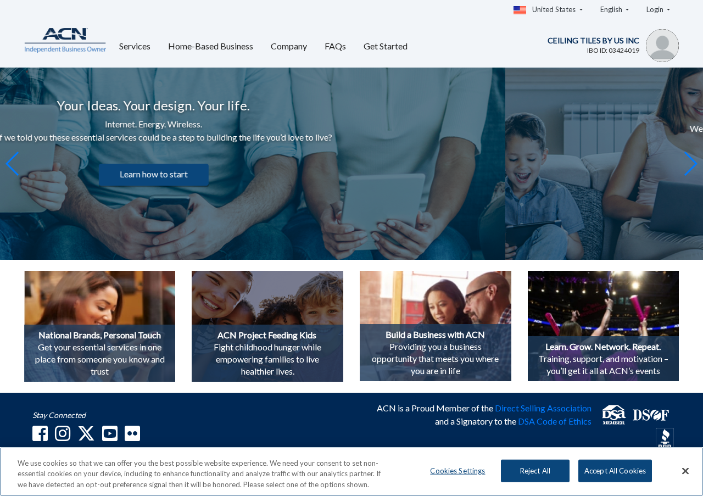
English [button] (612, 9)
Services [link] (134, 46)
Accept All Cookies (615, 470)
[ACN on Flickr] (132, 436)
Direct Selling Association (543, 408)
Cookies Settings (457, 470)
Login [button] (655, 9)
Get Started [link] (386, 46)
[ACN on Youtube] (110, 436)
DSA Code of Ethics (555, 421)
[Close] (685, 471)
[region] (351, 471)
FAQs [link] (335, 46)
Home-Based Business (210, 46)
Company (289, 46)
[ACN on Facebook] (40, 436)
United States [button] (554, 9)
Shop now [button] (584, 187)
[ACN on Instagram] (62, 436)
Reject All (535, 470)
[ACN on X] (86, 436)
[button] (690, 164)
